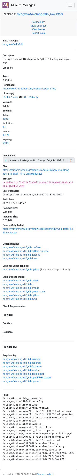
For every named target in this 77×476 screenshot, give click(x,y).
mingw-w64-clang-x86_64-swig (20, 299)
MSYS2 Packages (22, 5)
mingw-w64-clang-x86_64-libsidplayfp (24, 373)
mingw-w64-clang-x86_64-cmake (21, 287)
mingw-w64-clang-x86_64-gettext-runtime (25, 251)
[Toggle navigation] (70, 5)
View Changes (38, 25)
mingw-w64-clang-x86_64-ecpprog (22, 362)
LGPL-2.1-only (10, 97)
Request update (45, 474)
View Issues (38, 29)
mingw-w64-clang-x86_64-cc (18, 284)
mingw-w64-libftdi (13, 44)
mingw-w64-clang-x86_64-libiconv (21, 254)
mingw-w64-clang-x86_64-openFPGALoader (27, 377)
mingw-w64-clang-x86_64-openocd (22, 381)
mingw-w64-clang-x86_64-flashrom (22, 366)
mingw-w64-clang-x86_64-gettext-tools (24, 291)
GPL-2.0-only (31, 97)
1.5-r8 (6, 135)
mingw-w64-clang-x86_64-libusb (20, 258)
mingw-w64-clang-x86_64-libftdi (40, 14)
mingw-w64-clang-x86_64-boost (20, 280)
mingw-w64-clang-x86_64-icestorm (22, 370)
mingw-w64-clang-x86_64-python (21, 269)
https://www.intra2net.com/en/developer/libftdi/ (29, 88)
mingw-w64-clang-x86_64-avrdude (22, 359)
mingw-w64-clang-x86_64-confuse (21, 247)
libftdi (6, 118)
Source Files (38, 22)
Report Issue (38, 33)
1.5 (4, 127)
